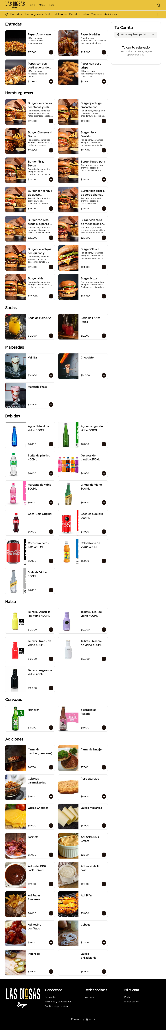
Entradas (16, 14)
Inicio (32, 5)
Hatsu (85, 14)
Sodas (49, 14)
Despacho (50, 997)
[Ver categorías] (158, 14)
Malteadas (60, 14)
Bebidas (74, 14)
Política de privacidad (57, 1006)
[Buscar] (6, 14)
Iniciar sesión (131, 1002)
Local (52, 5)
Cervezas (96, 14)
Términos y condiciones (58, 1002)
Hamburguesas (33, 14)
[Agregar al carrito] (51, 52)
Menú (42, 5)
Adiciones (110, 14)
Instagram (90, 997)
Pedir (127, 997)
